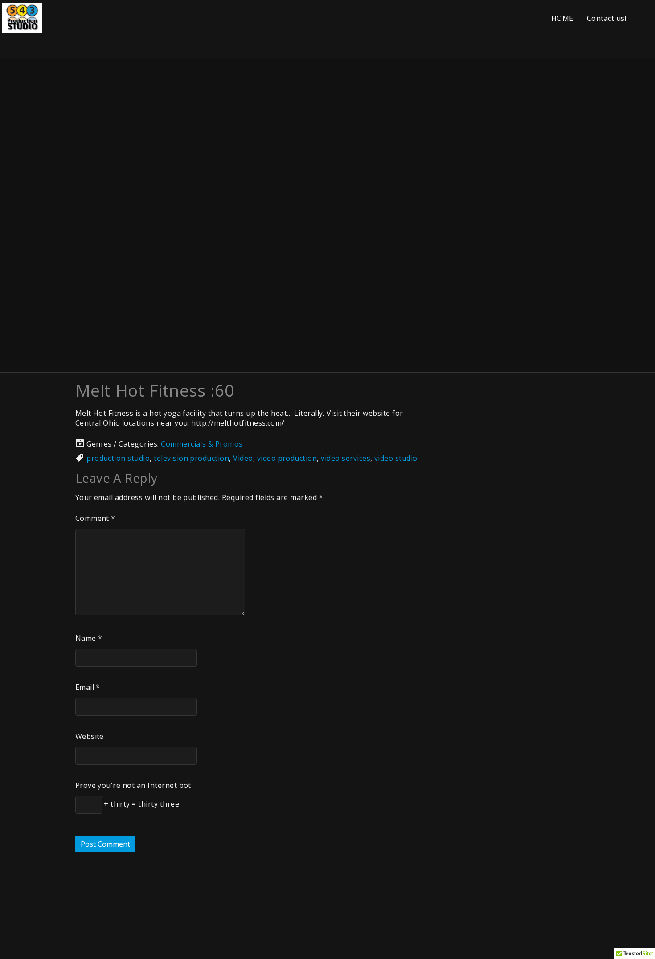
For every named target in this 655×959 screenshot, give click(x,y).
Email (87, 687)
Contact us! (606, 18)
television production (191, 458)
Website (89, 736)
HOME (562, 18)
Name (88, 638)
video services (345, 458)
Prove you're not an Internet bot (133, 785)
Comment (95, 518)
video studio (396, 458)
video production (287, 458)
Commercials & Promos (202, 444)
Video (243, 458)
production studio (118, 458)
